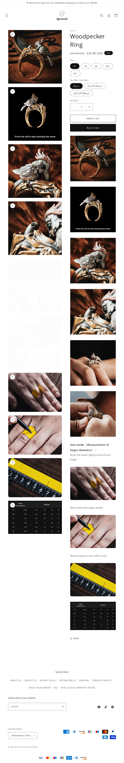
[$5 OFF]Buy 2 (95, 86)
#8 (85, 66)
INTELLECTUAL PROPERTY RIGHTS (78, 687)
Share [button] (76, 638)
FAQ (56, 687)
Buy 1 (76, 86)
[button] (6, 15)
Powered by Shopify (29, 747)
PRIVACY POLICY (48, 680)
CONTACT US (30, 680)
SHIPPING (84, 680)
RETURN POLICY (68, 680)
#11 (75, 73)
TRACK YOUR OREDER (40, 687)
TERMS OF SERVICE (101, 680)
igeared (18, 747)
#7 (74, 66)
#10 (107, 66)
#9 (96, 66)
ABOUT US (15, 680)
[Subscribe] (62, 706)
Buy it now (93, 127)
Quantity (74, 100)
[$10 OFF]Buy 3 (81, 93)
